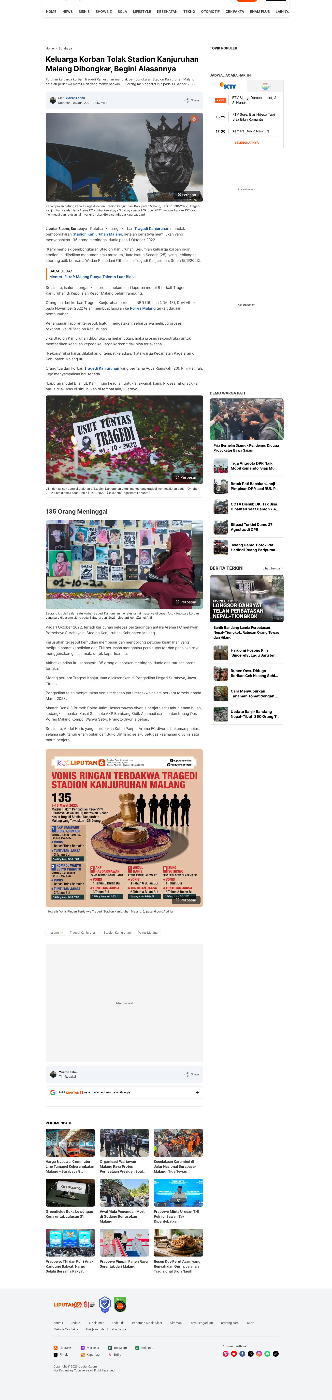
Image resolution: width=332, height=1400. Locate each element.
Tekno (189, 11)
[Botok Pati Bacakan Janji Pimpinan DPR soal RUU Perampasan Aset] (221, 486)
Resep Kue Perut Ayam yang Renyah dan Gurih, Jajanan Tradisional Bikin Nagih (177, 1266)
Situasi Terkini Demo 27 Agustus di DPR (252, 527)
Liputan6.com (87, 1366)
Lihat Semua (271, 568)
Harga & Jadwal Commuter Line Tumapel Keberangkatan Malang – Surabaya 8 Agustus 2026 (70, 1166)
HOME (51, 11)
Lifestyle (142, 11)
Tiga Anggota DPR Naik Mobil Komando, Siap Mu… (254, 466)
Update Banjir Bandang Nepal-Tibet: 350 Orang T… (255, 714)
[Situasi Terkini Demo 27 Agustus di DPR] (221, 527)
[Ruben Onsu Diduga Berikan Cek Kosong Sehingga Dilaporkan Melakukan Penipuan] (221, 673)
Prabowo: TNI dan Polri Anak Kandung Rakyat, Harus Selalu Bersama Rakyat (69, 1266)
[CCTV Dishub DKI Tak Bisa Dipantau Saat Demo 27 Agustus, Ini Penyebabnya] (221, 506)
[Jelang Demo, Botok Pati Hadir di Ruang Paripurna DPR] (221, 547)
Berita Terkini (227, 568)
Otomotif (210, 11)
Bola (122, 11)
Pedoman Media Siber (147, 1323)
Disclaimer (96, 1323)
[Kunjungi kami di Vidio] (226, 1354)
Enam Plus (260, 11)
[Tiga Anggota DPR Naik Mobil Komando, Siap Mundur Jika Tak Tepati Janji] (221, 465)
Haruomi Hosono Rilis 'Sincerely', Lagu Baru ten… (254, 653)
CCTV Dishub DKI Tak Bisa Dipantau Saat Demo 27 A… (255, 506)
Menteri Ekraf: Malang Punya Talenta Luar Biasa (92, 276)
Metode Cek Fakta (66, 1329)
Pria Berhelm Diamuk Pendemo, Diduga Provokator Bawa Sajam (246, 447)
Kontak (58, 1323)
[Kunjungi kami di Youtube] (234, 1354)
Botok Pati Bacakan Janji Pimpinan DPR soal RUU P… (254, 486)
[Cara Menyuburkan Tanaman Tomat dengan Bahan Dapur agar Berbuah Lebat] (221, 693)
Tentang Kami (230, 1323)
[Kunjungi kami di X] (251, 1354)
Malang (115, 234)
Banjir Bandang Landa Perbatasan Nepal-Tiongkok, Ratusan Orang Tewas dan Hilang (246, 632)
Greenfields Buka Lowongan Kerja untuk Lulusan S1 (69, 1213)
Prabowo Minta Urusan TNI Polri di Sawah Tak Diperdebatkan (176, 1216)
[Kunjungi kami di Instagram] (259, 1354)
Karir (250, 1323)
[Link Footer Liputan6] (75, 1305)
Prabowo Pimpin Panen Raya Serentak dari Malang (124, 1263)
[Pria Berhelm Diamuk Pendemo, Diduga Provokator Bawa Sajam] (247, 419)
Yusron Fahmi (75, 98)
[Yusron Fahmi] (53, 100)
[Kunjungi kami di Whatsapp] (267, 1354)
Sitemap (176, 1323)
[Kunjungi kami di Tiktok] (276, 1354)
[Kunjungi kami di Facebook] (242, 1354)
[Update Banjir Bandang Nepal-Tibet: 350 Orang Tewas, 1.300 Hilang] (221, 714)
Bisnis (84, 11)
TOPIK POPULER (223, 48)
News (67, 11)
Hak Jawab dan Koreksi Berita (106, 1329)
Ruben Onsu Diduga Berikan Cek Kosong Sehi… (254, 673)
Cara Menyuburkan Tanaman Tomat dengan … (254, 693)
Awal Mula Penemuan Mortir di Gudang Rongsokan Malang (123, 1216)
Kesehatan (167, 11)
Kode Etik (118, 1323)
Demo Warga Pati (227, 393)
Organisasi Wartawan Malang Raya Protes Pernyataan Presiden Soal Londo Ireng (121, 1166)
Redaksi (76, 1323)
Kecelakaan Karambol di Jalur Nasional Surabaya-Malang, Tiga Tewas (175, 1166)
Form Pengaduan (201, 1323)
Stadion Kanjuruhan (90, 234)
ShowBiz (104, 11)
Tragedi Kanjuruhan (151, 228)
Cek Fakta (235, 11)
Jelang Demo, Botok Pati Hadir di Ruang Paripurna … (255, 547)
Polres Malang (143, 308)
